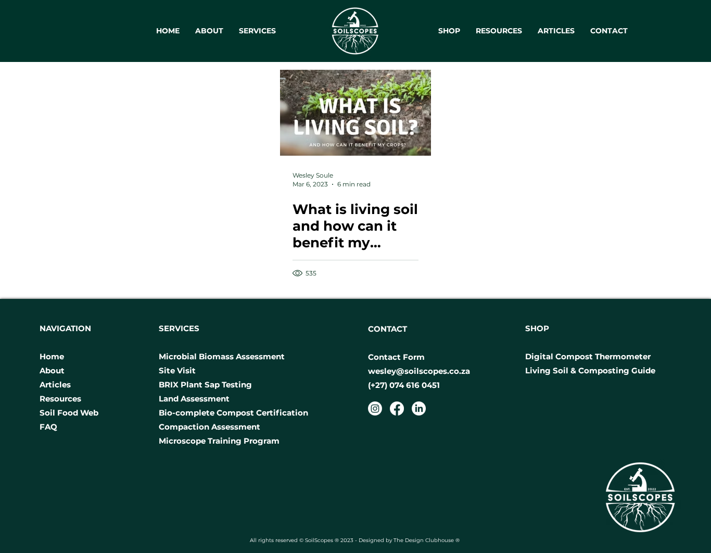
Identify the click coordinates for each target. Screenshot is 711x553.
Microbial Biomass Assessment (222, 356)
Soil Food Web (69, 413)
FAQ (48, 427)
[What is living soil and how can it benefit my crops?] (355, 113)
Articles (55, 384)
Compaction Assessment (209, 427)
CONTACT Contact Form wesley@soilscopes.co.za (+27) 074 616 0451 (419, 357)
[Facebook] (397, 408)
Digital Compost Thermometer (588, 356)
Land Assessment (195, 399)
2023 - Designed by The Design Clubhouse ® (400, 540)
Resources (60, 399)
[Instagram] (375, 408)
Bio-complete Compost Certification (233, 413)
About (52, 370)
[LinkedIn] (419, 408)
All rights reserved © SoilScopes (292, 540)
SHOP (537, 328)
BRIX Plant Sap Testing (205, 384)
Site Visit (178, 370)
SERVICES (179, 328)
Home (53, 356)
